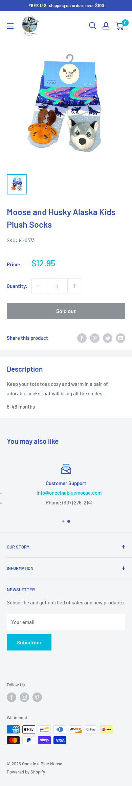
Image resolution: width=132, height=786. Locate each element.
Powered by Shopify (26, 771)
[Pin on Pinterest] (95, 338)
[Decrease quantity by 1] (39, 286)
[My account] (106, 25)
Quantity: (17, 286)
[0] (119, 26)
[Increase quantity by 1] (75, 286)
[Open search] (92, 25)
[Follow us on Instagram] (24, 697)
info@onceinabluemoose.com (69, 493)
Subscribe (29, 642)
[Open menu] (10, 26)
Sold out (66, 311)
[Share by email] (120, 338)
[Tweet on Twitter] (107, 338)
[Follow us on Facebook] (11, 697)
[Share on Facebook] (82, 338)
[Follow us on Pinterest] (37, 697)
